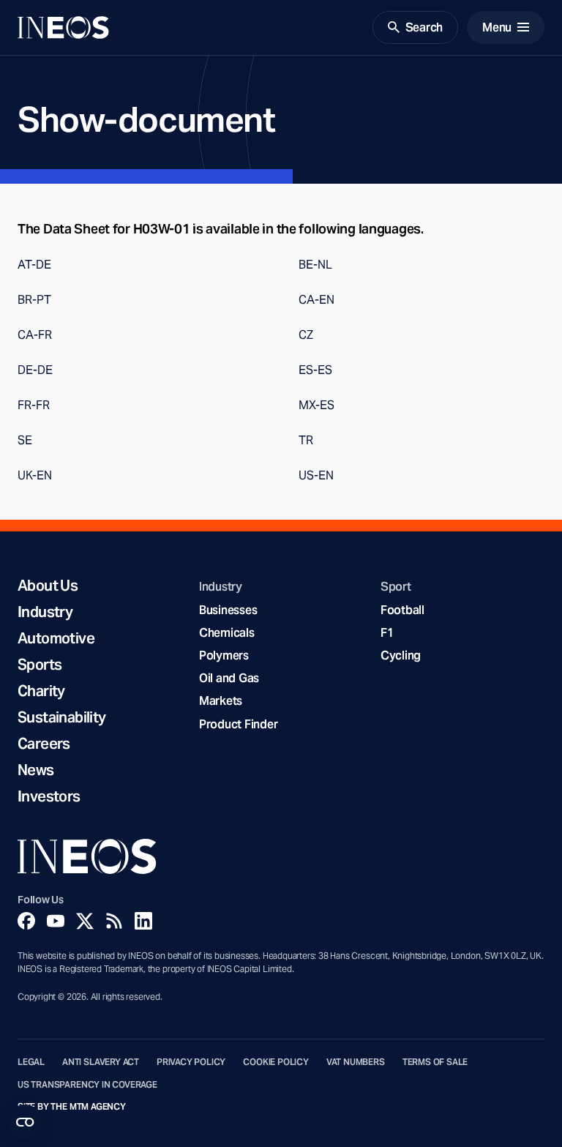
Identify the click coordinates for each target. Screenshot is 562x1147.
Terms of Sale (435, 1062)
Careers (44, 743)
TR (306, 440)
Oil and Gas (229, 678)
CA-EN (316, 299)
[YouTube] (55, 921)
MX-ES (316, 405)
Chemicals (227, 633)
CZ (306, 335)
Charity (41, 691)
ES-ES (315, 370)
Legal (31, 1062)
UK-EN (35, 475)
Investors (49, 796)
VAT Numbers (355, 1062)
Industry (45, 612)
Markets (220, 701)
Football (402, 610)
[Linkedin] (143, 921)
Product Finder (238, 724)
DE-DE (35, 370)
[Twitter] (85, 921)
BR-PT (34, 299)
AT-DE (34, 264)
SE (25, 440)
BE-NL (315, 264)
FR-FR (34, 405)
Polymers (224, 655)
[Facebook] (26, 921)
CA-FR (35, 335)
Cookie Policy (276, 1062)
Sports (39, 664)
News (36, 770)
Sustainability (62, 717)
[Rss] (114, 921)
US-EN (316, 475)
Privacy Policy (191, 1062)
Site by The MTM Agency (72, 1107)
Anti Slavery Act (100, 1062)
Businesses (228, 610)
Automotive (56, 638)
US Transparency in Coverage (87, 1085)
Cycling (401, 655)
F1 (387, 633)
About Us (48, 585)
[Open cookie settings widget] (24, 1122)
